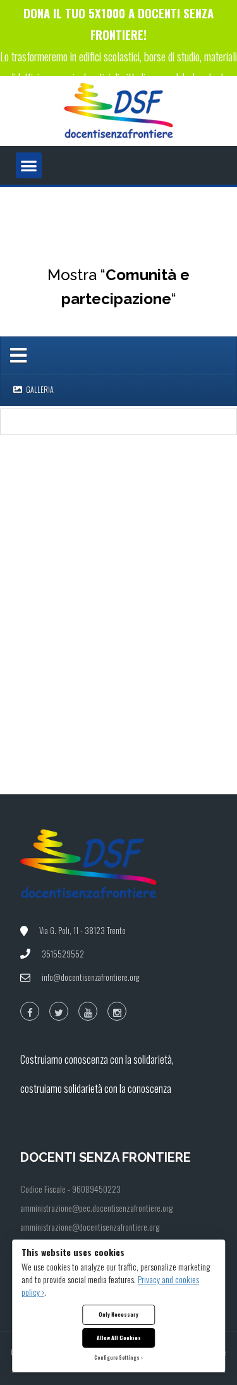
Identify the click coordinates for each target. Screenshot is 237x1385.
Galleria (39, 389)
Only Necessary (118, 1314)
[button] (29, 165)
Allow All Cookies (119, 1337)
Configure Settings (117, 1357)
